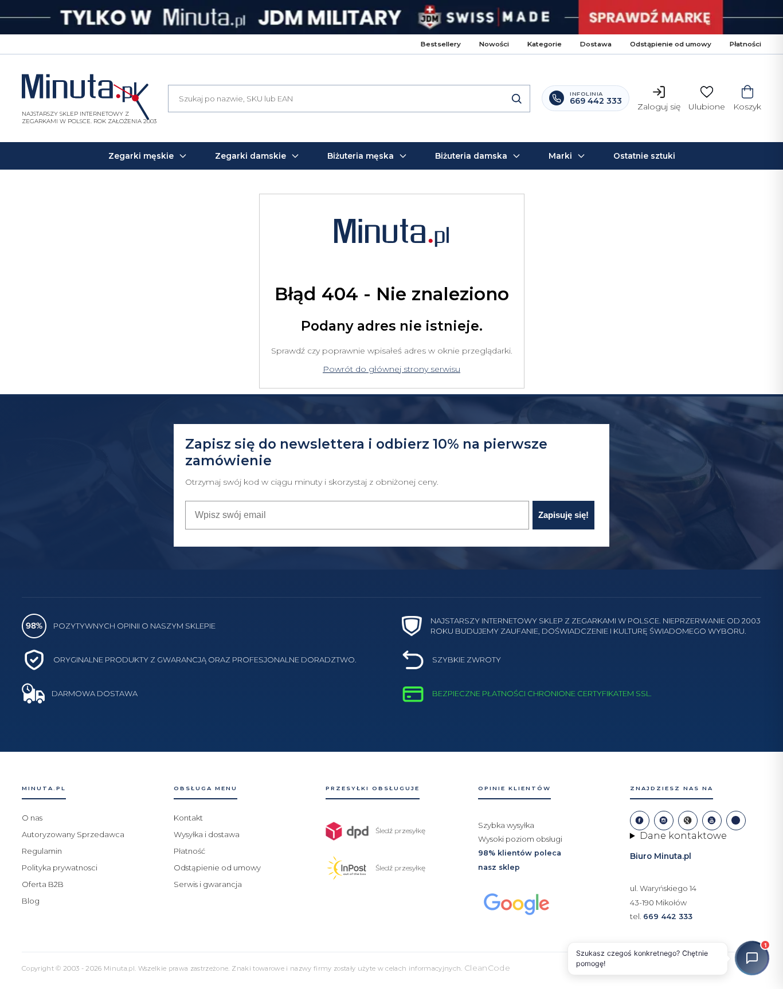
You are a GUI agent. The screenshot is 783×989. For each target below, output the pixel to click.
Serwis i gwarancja (208, 884)
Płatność (189, 850)
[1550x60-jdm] (391, 17)
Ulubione (706, 106)
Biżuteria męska (360, 155)
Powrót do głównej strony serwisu (391, 369)
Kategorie (544, 44)
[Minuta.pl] (89, 91)
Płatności (745, 44)
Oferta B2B (43, 884)
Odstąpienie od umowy (670, 44)
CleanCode (487, 968)
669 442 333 (667, 916)
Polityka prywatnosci (59, 867)
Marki (560, 155)
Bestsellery (441, 44)
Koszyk (747, 106)
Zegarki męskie (141, 155)
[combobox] (349, 98)
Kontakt (188, 817)
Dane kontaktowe (683, 835)
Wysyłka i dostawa (207, 834)
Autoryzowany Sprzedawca (73, 834)
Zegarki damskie (250, 155)
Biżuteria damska (471, 155)
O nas (32, 817)
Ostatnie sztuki (644, 155)
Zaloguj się (658, 106)
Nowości (494, 44)
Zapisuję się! (563, 515)
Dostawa (596, 44)
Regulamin (42, 850)
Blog (31, 900)
